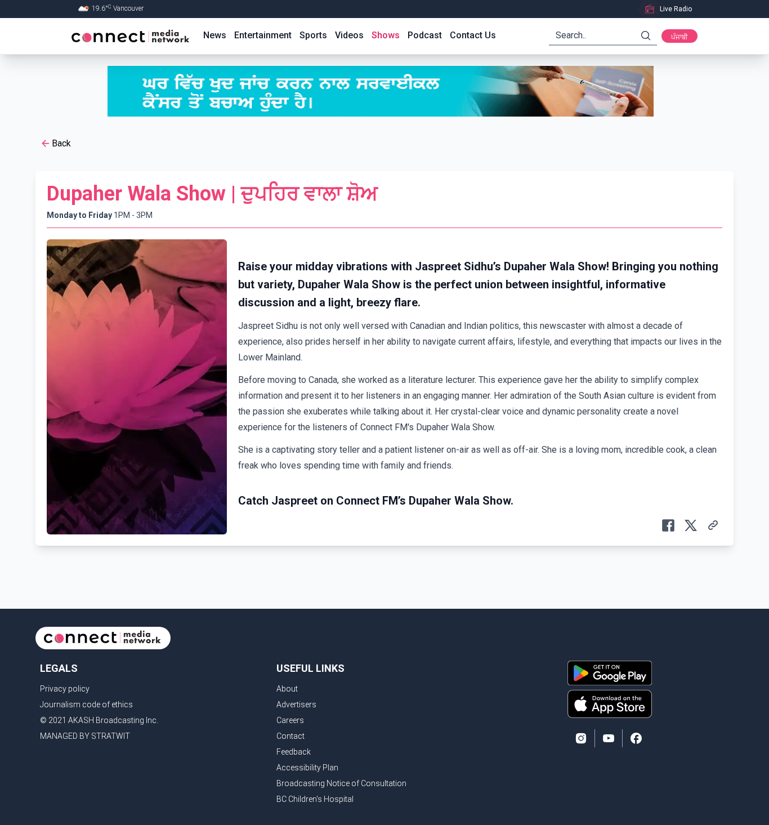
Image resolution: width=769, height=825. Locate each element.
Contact (290, 736)
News (214, 35)
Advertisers (296, 704)
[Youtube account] (609, 738)
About (287, 688)
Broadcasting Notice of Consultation (341, 783)
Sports (313, 35)
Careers (290, 720)
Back (61, 143)
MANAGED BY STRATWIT (85, 736)
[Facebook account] (636, 738)
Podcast (425, 35)
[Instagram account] (581, 738)
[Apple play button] (609, 704)
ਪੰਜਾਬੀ (679, 37)
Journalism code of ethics (86, 704)
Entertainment (263, 35)
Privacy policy (65, 688)
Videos (349, 35)
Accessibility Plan (307, 767)
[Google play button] (609, 673)
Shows (386, 35)
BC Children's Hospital (315, 799)
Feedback (293, 751)
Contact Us (473, 35)
